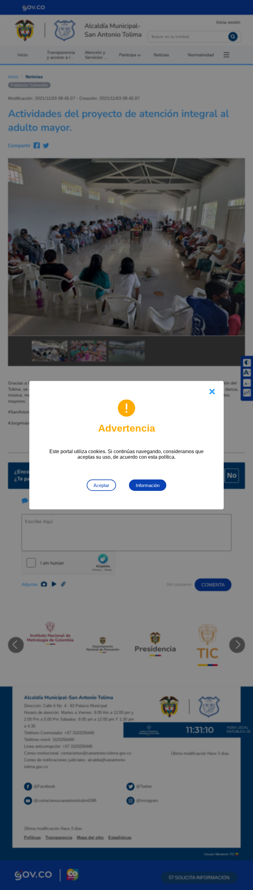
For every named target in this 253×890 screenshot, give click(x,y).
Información (148, 485)
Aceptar (101, 485)
